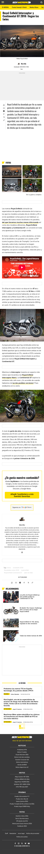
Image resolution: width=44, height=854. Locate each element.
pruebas (6, 694)
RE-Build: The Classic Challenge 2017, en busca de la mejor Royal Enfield (31, 609)
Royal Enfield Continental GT (13, 573)
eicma (9, 567)
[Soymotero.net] (22, 737)
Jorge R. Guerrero (17, 709)
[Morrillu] (19, 63)
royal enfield (25, 570)
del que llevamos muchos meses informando (20, 222)
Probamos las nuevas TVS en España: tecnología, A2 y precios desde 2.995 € (18, 690)
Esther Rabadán (15, 694)
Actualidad (22, 577)
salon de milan (28, 573)
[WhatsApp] (4, 105)
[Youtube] (28, 843)
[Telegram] (4, 111)
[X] (4, 117)
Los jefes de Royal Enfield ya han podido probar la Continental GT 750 (29, 596)
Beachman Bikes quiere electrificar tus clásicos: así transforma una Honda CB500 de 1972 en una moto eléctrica (22, 716)
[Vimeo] (25, 843)
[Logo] (21, 2)
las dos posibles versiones (22, 383)
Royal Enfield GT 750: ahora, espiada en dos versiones (29, 622)
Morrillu (23, 63)
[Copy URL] (4, 120)
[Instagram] (22, 552)
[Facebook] (4, 114)
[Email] (4, 108)
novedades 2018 (18, 567)
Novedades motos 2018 (11, 570)
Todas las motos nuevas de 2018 (31, 636)
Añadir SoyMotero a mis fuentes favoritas (22, 495)
